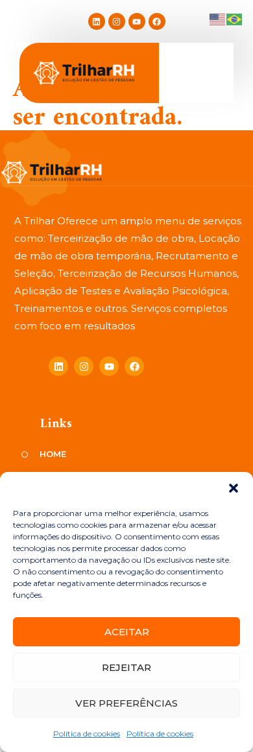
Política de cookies (86, 733)
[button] (233, 488)
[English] (218, 19)
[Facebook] (157, 21)
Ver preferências (126, 703)
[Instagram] (116, 21)
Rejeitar (126, 667)
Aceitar (126, 632)
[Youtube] (136, 21)
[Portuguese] (234, 19)
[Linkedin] (96, 21)
